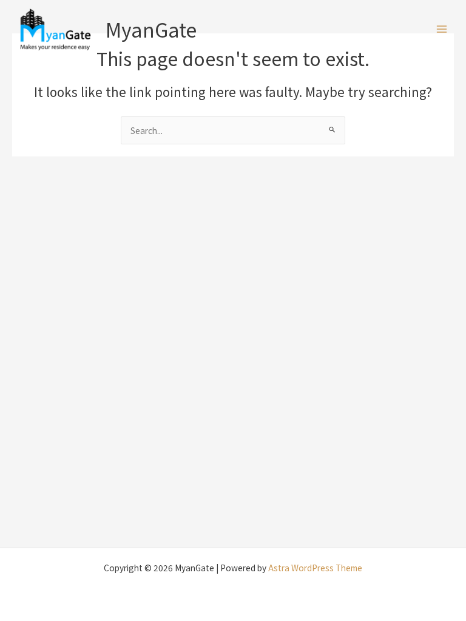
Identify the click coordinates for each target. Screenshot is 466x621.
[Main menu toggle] (442, 29)
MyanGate (151, 29)
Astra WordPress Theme (315, 568)
